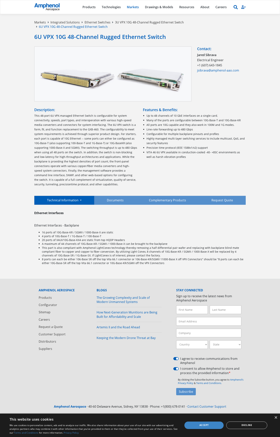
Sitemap (44, 312)
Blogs (102, 290)
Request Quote (222, 200)
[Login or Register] (243, 7)
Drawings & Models (159, 7)
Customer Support (52, 334)
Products (45, 298)
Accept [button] (204, 425)
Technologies (111, 7)
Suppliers (45, 349)
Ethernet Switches (97, 22)
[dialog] (140, 425)
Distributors (47, 341)
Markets (40, 22)
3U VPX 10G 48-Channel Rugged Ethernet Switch (149, 22)
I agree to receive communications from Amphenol (209, 361)
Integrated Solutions (65, 22)
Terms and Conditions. (209, 383)
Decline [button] (247, 425)
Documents (115, 200)
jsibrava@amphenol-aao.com (218, 70)
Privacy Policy (71, 432)
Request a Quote (51, 327)
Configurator (48, 305)
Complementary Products (167, 200)
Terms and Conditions (26, 432)
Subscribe (186, 392)
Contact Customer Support (206, 406)
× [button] (275, 417)
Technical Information (63, 200)
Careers (44, 319)
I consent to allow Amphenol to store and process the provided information (209, 370)
